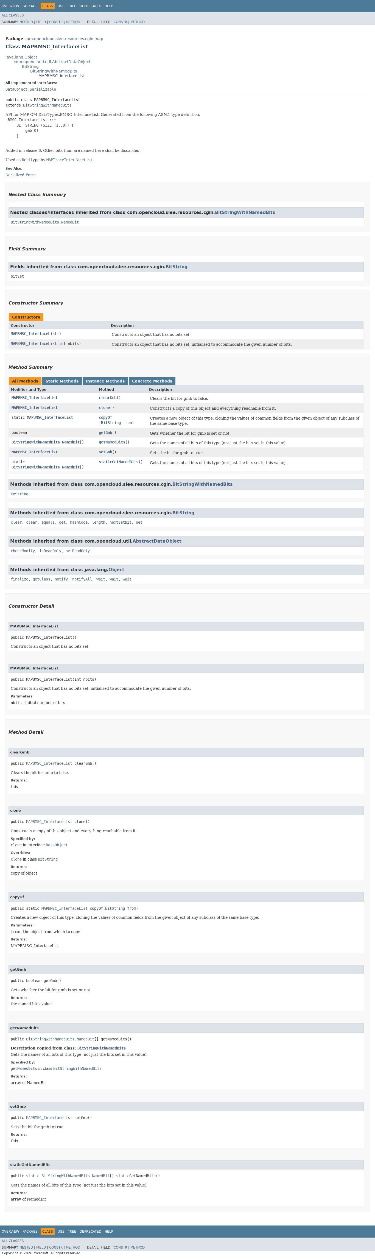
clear (16, 522)
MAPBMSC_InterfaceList (34, 333)
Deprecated (90, 6)
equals (48, 522)
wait (100, 579)
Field (41, 22)
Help (109, 6)
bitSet (17, 276)
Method (73, 22)
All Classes (13, 15)
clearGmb (107, 397)
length (98, 522)
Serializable (43, 89)
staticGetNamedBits (118, 462)
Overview (10, 6)
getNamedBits (112, 442)
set (139, 522)
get (62, 522)
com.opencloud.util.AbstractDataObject (52, 62)
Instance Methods (105, 381)
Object (116, 569)
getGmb (105, 432)
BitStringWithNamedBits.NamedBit (45, 222)
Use (61, 6)
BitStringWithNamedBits (53, 71)
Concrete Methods (152, 381)
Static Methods (62, 381)
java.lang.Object (21, 57)
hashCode (79, 522)
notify (61, 579)
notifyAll (82, 579)
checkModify (23, 551)
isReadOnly (50, 551)
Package (30, 6)
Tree (72, 6)
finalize (19, 579)
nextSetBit (120, 522)
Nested (26, 22)
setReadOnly (78, 551)
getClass (41, 579)
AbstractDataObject (157, 541)
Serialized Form (20, 175)
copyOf (105, 417)
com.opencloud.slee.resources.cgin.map (63, 39)
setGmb (105, 452)
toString (19, 494)
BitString (30, 66)
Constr (56, 22)
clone (104, 407)
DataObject (16, 89)
